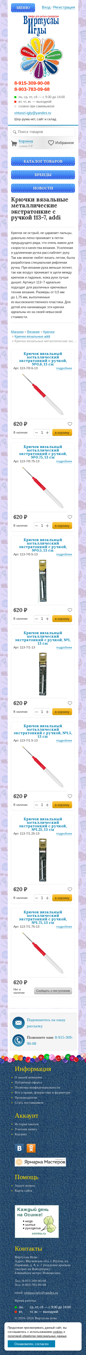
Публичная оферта (28, 1082)
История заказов (27, 1124)
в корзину (62, 432)
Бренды (43, 174)
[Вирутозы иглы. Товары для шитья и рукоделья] (41, 47)
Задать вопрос (25, 1185)
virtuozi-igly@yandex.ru (41, 1292)
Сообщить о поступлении (53, 990)
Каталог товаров (43, 161)
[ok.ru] (31, 1148)
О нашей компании (28, 1077)
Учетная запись (26, 1129)
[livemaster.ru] (40, 1162)
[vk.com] (19, 1148)
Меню (23, 7)
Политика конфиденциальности (37, 1087)
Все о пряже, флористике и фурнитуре (43, 1092)
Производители (26, 1097)
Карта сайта (23, 1190)
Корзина (21, 1134)
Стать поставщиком (29, 1102)
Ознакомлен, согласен (31, 1344)
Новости (43, 188)
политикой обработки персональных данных (37, 1336)
